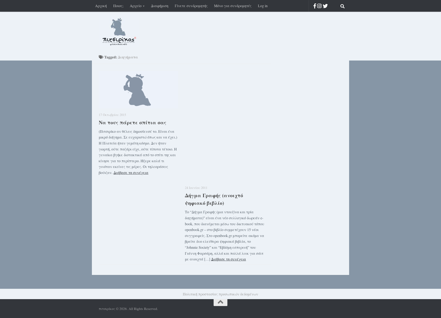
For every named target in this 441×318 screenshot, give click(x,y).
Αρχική (101, 5)
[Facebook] (315, 6)
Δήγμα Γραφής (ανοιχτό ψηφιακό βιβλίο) (214, 199)
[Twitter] (325, 6)
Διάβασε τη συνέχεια (130, 172)
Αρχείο (135, 5)
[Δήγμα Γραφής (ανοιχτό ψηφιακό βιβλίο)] (224, 126)
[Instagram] (319, 6)
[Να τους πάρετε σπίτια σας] (138, 89)
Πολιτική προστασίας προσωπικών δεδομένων (220, 294)
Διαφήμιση (159, 5)
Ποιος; (118, 5)
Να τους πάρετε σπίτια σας (132, 122)
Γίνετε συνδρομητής (191, 5)
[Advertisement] (305, 128)
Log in (263, 5)
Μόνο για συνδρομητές (233, 5)
